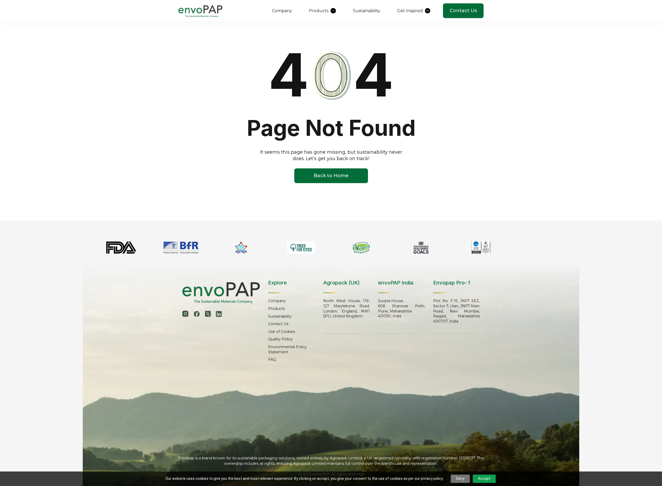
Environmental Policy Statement (287, 349)
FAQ (272, 359)
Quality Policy (280, 339)
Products (276, 308)
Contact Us (463, 10)
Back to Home (331, 175)
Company (277, 300)
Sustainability (280, 316)
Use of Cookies (281, 331)
